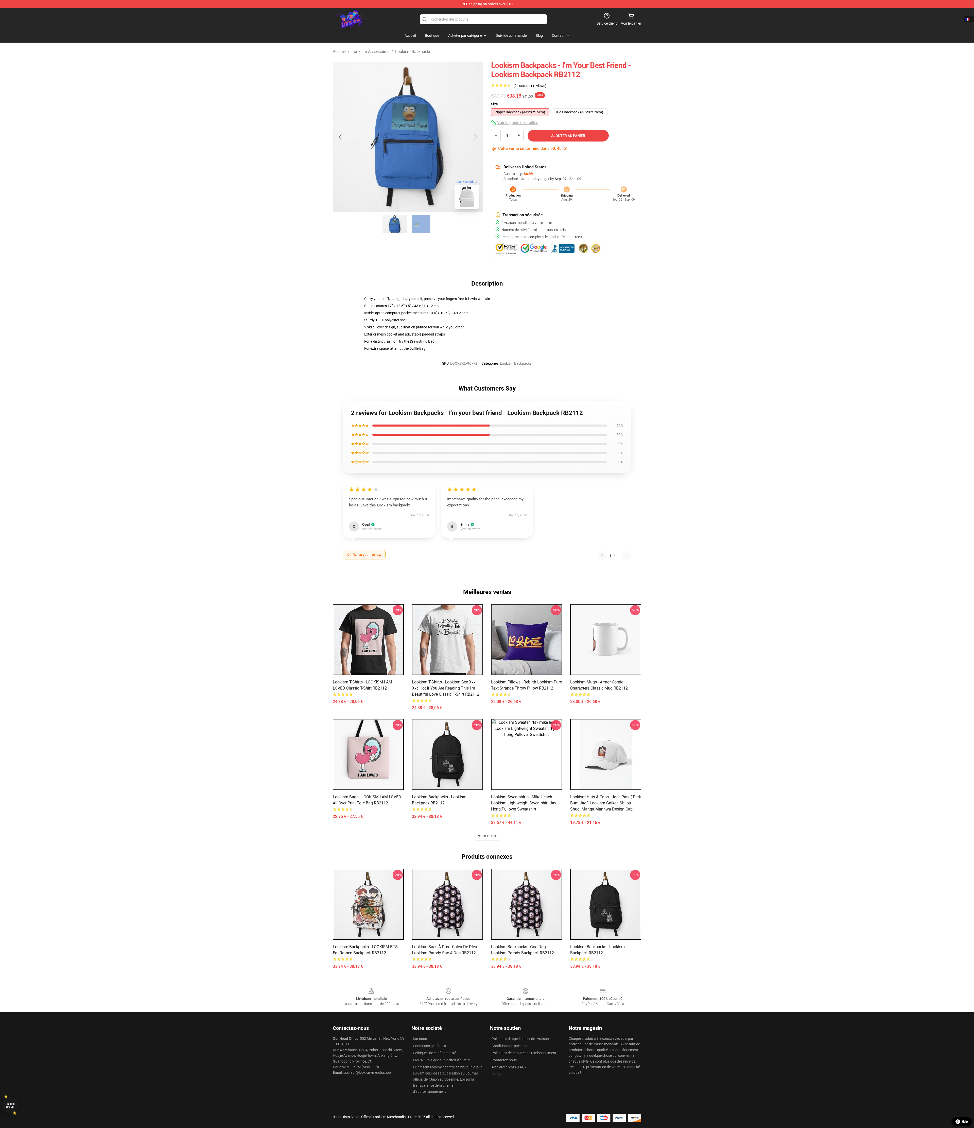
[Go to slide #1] (394, 224)
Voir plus (487, 836)
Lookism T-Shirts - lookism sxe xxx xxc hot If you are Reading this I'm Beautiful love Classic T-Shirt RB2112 (445, 688)
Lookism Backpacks (413, 51)
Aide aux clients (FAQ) (509, 1067)
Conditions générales (429, 1046)
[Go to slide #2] (421, 224)
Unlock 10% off (10, 1105)
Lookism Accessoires (370, 51)
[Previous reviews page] (601, 555)
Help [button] (965, 1121)
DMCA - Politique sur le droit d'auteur (441, 1060)
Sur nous (420, 1039)
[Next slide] (475, 137)
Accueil (339, 51)
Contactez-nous (504, 1060)
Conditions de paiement (510, 1046)
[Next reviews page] (626, 555)
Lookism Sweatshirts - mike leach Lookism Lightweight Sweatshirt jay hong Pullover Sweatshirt (523, 803)
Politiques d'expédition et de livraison (520, 1039)
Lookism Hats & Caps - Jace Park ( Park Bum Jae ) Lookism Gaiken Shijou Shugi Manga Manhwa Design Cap (605, 803)
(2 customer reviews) (529, 86)
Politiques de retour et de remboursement (524, 1053)
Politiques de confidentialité (434, 1053)
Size (494, 104)
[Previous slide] (340, 137)
